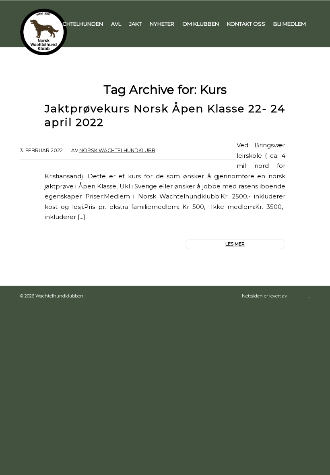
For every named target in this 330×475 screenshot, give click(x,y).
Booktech (298, 296)
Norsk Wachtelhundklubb (117, 150)
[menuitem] (78, 23)
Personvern (99, 296)
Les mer (235, 244)
